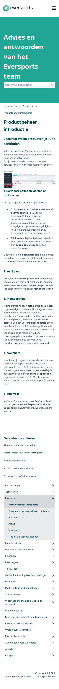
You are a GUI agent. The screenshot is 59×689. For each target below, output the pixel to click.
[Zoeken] (52, 85)
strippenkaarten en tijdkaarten (28, 202)
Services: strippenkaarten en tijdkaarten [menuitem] (29, 511)
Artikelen (8, 278)
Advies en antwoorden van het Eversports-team (23, 57)
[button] (53, 486)
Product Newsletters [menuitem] (16, 636)
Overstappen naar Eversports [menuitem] (20, 642)
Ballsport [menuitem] (10, 655)
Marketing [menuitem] (10, 581)
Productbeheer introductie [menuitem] (23, 504)
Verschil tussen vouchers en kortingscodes (24, 452)
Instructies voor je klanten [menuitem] (19, 623)
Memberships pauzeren (15, 460)
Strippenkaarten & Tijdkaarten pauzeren (22, 476)
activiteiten (23, 157)
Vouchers (9, 360)
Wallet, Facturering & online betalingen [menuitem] (26, 575)
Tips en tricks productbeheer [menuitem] (23, 536)
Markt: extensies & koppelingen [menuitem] (22, 587)
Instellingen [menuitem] (11, 562)
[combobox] (27, 85)
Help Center (10, 106)
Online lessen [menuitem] (12, 594)
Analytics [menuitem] (10, 649)
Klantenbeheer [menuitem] (13, 543)
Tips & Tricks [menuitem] (11, 568)
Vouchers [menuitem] (13, 530)
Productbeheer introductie (18, 112)
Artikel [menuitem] (12, 523)
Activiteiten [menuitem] (11, 491)
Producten (28, 106)
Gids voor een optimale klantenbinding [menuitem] (26, 617)
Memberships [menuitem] (15, 517)
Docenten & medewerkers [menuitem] (19, 549)
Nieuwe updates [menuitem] (14, 610)
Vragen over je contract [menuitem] (18, 629)
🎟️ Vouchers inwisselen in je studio (20, 445)
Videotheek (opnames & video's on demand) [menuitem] (24, 602)
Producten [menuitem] (10, 498)
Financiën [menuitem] (10, 555)
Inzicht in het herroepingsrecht (18, 468)
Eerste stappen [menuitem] (13, 485)
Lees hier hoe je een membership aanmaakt (27, 343)
